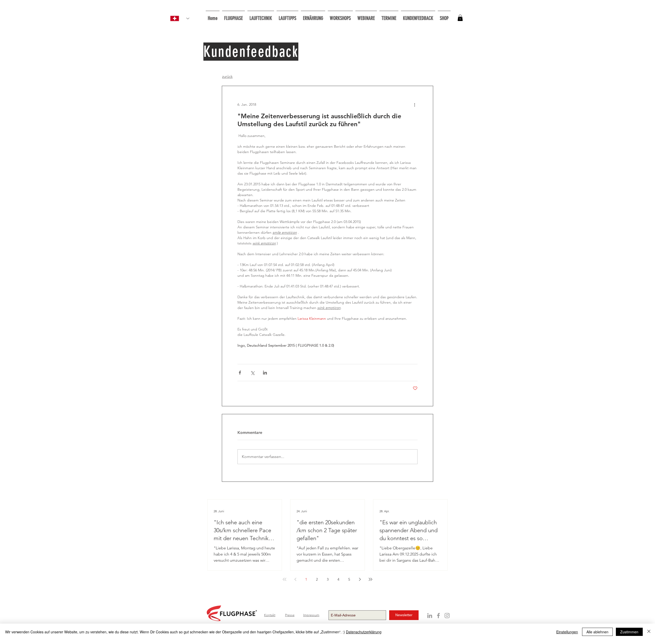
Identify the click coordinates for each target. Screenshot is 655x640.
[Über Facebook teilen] (239, 372)
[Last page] (370, 579)
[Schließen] (649, 632)
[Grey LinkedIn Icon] (429, 615)
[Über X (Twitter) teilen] (252, 372)
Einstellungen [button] (567, 631)
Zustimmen (629, 631)
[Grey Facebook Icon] (438, 615)
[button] (340, 16)
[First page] (284, 579)
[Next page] (359, 579)
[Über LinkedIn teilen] (265, 372)
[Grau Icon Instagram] (447, 615)
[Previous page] (295, 579)
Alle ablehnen (597, 631)
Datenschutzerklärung (363, 631)
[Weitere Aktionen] (414, 104)
